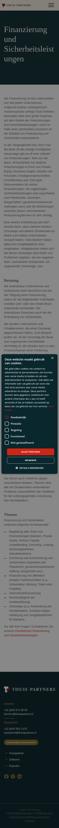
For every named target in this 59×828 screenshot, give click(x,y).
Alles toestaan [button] (30, 451)
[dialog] (29, 414)
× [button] (52, 358)
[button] (29, 468)
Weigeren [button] (30, 460)
